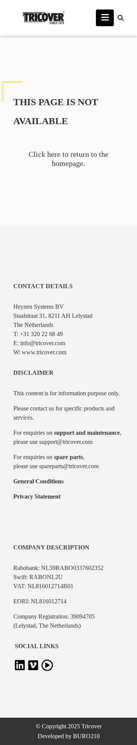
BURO (86, 736)
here (54, 154)
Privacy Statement (37, 496)
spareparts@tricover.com (69, 466)
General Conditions (38, 481)
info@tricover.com (42, 343)
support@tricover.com (65, 442)
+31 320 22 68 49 (41, 334)
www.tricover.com (44, 352)
